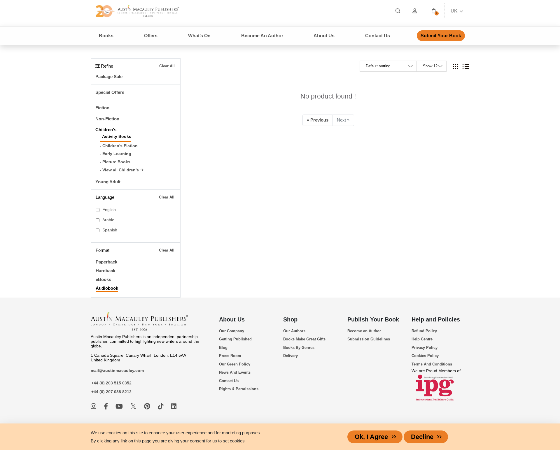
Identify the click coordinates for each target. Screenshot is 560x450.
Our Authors (294, 331)
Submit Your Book (441, 35)
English (109, 210)
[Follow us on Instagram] (94, 406)
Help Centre (422, 339)
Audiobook (107, 288)
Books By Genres (298, 347)
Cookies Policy (425, 356)
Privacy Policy (425, 347)
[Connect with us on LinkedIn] (173, 406)
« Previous (317, 119)
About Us (232, 319)
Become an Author (364, 331)
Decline (422, 436)
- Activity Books (115, 136)
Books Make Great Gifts (304, 339)
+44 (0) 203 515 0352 (111, 383)
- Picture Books (115, 162)
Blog (223, 347)
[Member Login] (415, 11)
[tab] (455, 66)
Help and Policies (436, 319)
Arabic (108, 220)
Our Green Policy (234, 364)
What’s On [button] (199, 35)
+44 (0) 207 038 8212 (111, 391)
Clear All (167, 66)
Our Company (231, 331)
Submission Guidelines (368, 339)
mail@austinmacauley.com (117, 370)
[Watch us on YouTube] (120, 406)
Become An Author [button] (262, 35)
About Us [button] (324, 35)
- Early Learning (115, 154)
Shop (290, 319)
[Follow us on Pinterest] (148, 406)
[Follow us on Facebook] (107, 406)
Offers (151, 35)
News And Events (235, 372)
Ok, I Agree (371, 436)
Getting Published (235, 339)
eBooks (103, 279)
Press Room (230, 356)
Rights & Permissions (238, 389)
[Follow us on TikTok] (161, 406)
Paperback (106, 261)
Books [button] (106, 35)
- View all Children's (120, 170)
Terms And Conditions (432, 364)
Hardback (105, 270)
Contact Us (377, 35)
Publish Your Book (373, 319)
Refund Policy (424, 331)
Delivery (290, 356)
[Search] (398, 11)
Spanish (109, 230)
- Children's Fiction (119, 146)
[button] (434, 11)
